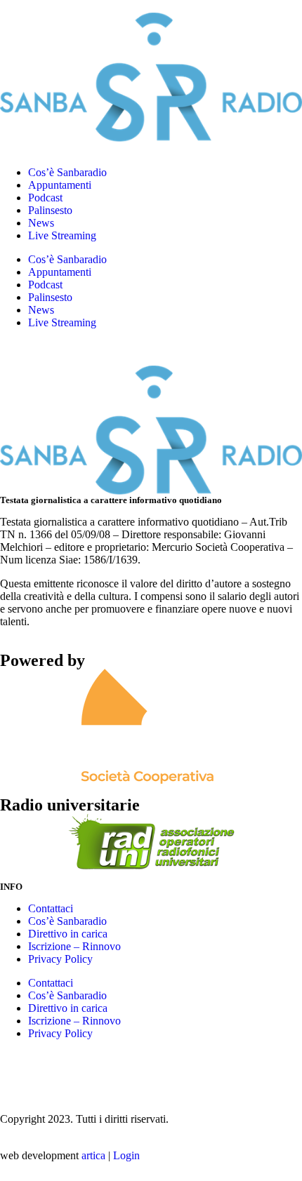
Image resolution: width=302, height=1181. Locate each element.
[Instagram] (17, 1068)
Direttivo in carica (67, 934)
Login (126, 1155)
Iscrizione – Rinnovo (74, 946)
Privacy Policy (60, 959)
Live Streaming (62, 235)
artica (93, 1155)
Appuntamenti (59, 185)
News (41, 223)
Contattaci (50, 908)
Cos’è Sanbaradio (67, 172)
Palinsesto (50, 210)
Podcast (45, 197)
